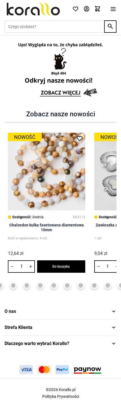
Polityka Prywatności (60, 396)
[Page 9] (67, 285)
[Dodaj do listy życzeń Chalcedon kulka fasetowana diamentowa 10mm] (79, 138)
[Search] (110, 26)
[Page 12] (108, 285)
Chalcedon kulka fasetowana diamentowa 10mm (46, 227)
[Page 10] (81, 285)
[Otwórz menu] (113, 9)
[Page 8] (53, 285)
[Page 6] (26, 285)
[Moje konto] (86, 9)
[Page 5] (13, 285)
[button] (60, 311)
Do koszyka (61, 267)
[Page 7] (40, 285)
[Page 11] (94, 285)
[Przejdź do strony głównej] (35, 9)
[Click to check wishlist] (75, 9)
